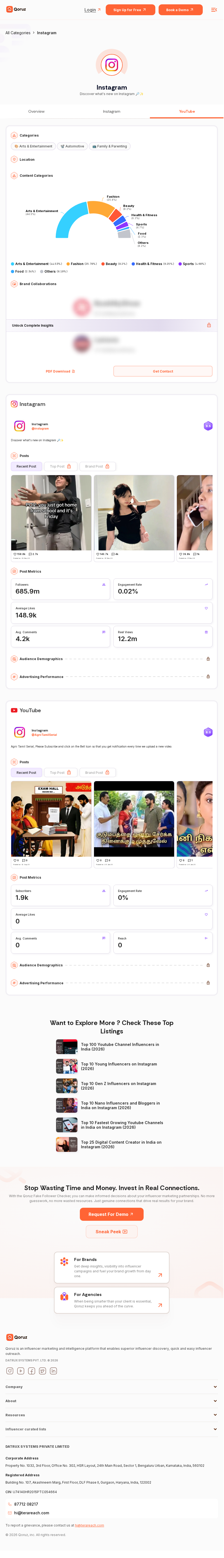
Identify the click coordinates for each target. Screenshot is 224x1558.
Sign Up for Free (127, 10)
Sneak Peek (108, 1231)
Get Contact (163, 371)
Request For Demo (108, 1214)
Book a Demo (177, 10)
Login (90, 9)
